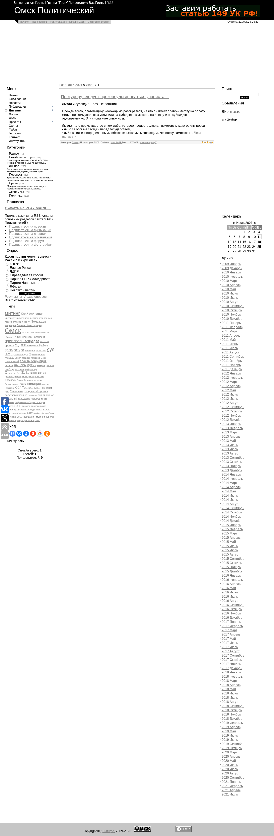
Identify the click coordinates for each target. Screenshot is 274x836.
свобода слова (38, 406)
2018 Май (229, 689)
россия (50, 365)
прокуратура (14, 350)
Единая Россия (21, 267)
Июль (90, 85)
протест (9, 345)
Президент (38, 337)
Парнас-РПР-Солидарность (30, 279)
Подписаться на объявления (30, 237)
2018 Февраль (232, 676)
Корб (24, 314)
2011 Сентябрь (233, 356)
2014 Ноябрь (231, 516)
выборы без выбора (43, 413)
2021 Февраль (232, 786)
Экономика (16, 191)
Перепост (15, 174)
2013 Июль (230, 449)
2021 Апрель (231, 790)
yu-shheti (115, 142)
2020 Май (229, 760)
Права (13, 183)
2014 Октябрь (232, 512)
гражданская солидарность (28, 409)
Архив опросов (35, 296)
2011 (19, 417)
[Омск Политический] (142, 831)
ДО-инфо (107, 831)
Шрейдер (43, 345)
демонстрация (13, 376)
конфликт (38, 380)
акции (23, 384)
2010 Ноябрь (231, 314)
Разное (14, 153)
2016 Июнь (230, 592)
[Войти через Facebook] (26, 434)
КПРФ (14, 264)
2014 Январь (231, 474)
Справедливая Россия (27, 275)
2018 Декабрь (232, 718)
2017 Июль (230, 647)
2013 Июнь (230, 445)
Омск (13, 330)
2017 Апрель (231, 634)
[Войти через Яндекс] (33, 434)
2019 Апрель (231, 727)
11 (259, 237)
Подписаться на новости (27, 226)
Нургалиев (17, 354)
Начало (24, 21)
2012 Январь (231, 373)
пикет (17, 337)
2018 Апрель (231, 685)
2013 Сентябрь (233, 457)
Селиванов (16, 391)
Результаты (13, 296)
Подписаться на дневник (27, 233)
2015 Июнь (230, 546)
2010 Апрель (231, 285)
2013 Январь (231, 424)
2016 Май (229, 588)
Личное (14, 166)
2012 (30, 413)
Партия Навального (25, 282)
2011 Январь (231, 323)
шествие (39, 376)
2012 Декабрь (232, 419)
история (19, 369)
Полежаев (38, 321)
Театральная (31, 387)
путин (31, 365)
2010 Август (230, 302)
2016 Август (230, 600)
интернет (10, 318)
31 (27, 372)
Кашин (46, 409)
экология (32, 395)
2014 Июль (230, 499)
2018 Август (230, 701)
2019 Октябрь (232, 748)
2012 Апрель (231, 386)
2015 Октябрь (232, 563)
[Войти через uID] (12, 434)
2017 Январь (231, 621)
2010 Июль (230, 297)
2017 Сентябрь (233, 655)
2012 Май (229, 390)
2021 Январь (231, 781)
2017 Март (229, 630)
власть (25, 361)
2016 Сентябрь (233, 605)
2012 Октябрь (232, 411)
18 (259, 242)
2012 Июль (230, 398)
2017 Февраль (232, 626)
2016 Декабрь (232, 617)
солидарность (42, 332)
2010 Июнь (230, 293)
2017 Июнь (230, 643)
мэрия (18, 358)
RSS (110, 2)
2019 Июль (230, 739)
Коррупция (38, 361)
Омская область (26, 325)
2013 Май (229, 440)
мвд (24, 336)
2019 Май (229, 731)
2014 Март (229, 483)
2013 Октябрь (232, 462)
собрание (36, 314)
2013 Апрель (231, 436)
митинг (12, 313)
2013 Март (229, 432)
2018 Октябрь (232, 710)
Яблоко (15, 286)
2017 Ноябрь (231, 664)
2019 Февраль (232, 723)
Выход (72, 21)
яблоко (8, 337)
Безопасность (12, 384)
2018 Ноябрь (231, 714)
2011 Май (229, 339)
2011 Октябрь (232, 360)
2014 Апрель (231, 487)
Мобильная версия (98, 21)
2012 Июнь (230, 394)
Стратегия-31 (15, 372)
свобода (9, 369)
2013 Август (230, 453)
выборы (20, 365)
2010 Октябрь (232, 310)
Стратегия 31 (11, 406)
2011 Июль (230, 348)
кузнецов (47, 388)
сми (40, 395)
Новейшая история (22, 157)
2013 (37, 420)
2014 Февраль (232, 478)
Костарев (28, 380)
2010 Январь (231, 272)
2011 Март (229, 331)
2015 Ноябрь (231, 567)
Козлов (8, 322)
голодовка (24, 398)
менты (44, 341)
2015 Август (230, 554)
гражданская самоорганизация (34, 318)
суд (50, 349)
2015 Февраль (232, 529)
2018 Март (229, 680)
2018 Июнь (230, 693)
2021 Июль (230, 794)
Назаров (35, 398)
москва (45, 384)
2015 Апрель (231, 537)
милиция (30, 350)
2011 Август (230, 352)
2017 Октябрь (232, 659)
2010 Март (229, 280)
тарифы (26, 358)
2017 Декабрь (232, 668)
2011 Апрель (231, 335)
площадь (9, 358)
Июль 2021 (244, 223)
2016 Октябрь (232, 609)
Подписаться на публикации (30, 230)
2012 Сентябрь (233, 407)
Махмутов (32, 345)
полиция (34, 384)
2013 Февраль (232, 428)
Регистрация (57, 21)
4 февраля (48, 416)
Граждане (9, 388)
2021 (78, 85)
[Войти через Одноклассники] (47, 434)
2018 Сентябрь (233, 706)
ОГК (23, 345)
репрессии (10, 413)
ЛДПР (14, 271)
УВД (17, 345)
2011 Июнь (230, 344)
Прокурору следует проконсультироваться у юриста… (115, 96)
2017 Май (229, 638)
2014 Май (229, 491)
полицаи (21, 413)
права (41, 354)
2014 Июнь (230, 495)
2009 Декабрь (232, 268)
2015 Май (229, 542)
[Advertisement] (120, 54)
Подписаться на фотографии (31, 244)
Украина (33, 354)
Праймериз (10, 417)
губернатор (31, 369)
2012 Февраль (232, 377)
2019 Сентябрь (233, 744)
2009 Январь (231, 264)
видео (39, 325)
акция (41, 365)
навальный (11, 398)
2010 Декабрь (232, 318)
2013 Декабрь (232, 470)
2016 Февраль (232, 579)
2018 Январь (231, 672)
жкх (7, 354)
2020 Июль (230, 769)
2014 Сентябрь (233, 508)
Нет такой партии (23, 290)
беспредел (30, 341)
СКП (45, 373)
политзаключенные (16, 395)
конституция (28, 332)
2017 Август (230, 651)
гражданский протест (36, 391)
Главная (65, 85)
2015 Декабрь (232, 571)
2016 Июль (230, 596)
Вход (81, 21)
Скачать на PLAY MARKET (28, 208)
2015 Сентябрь (233, 558)
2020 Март (229, 752)
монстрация (28, 376)
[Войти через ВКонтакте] (19, 434)
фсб (7, 391)
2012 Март (229, 382)
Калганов (35, 358)
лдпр (25, 354)
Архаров (9, 365)
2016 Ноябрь (231, 613)
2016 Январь (231, 575)
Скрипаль (10, 380)
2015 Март (229, 533)
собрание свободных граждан (30, 402)
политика (41, 350)
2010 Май (229, 289)
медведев (10, 325)
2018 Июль (230, 697)
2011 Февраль (232, 327)
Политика (15, 195)
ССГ (18, 387)
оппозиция (18, 322)
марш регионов (26, 420)
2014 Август (230, 504)
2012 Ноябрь (231, 415)
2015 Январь (231, 525)
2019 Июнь (230, 735)
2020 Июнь (230, 765)
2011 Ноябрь (231, 365)
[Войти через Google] (40, 433)
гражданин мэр (31, 416)
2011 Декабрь (232, 369)
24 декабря (24, 406)
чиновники (36, 372)
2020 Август (230, 773)
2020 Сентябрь (233, 777)
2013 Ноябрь (231, 466)
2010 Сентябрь (233, 306)
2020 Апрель (231, 756)
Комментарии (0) (148, 142)
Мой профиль (39, 21)
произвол (13, 341)
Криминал (48, 395)
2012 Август (230, 403)
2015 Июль (230, 550)
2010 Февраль (232, 276)
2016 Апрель (231, 584)
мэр (29, 337)
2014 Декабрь (232, 520)
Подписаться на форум (26, 241)
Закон (20, 380)
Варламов (10, 420)
